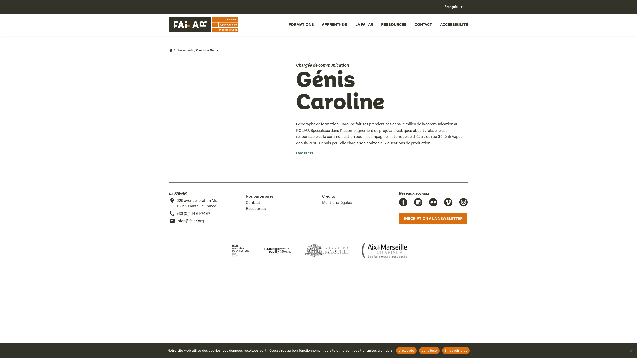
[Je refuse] (630, 350)
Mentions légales (337, 202)
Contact (423, 24)
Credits (328, 196)
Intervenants (185, 50)
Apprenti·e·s (334, 24)
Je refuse (429, 350)
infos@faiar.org (190, 220)
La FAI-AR (364, 24)
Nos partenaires (260, 196)
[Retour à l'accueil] (203, 24)
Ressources (393, 24)
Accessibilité (454, 24)
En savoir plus (456, 350)
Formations (301, 24)
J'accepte (406, 350)
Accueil (171, 50)
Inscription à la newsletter (433, 218)
